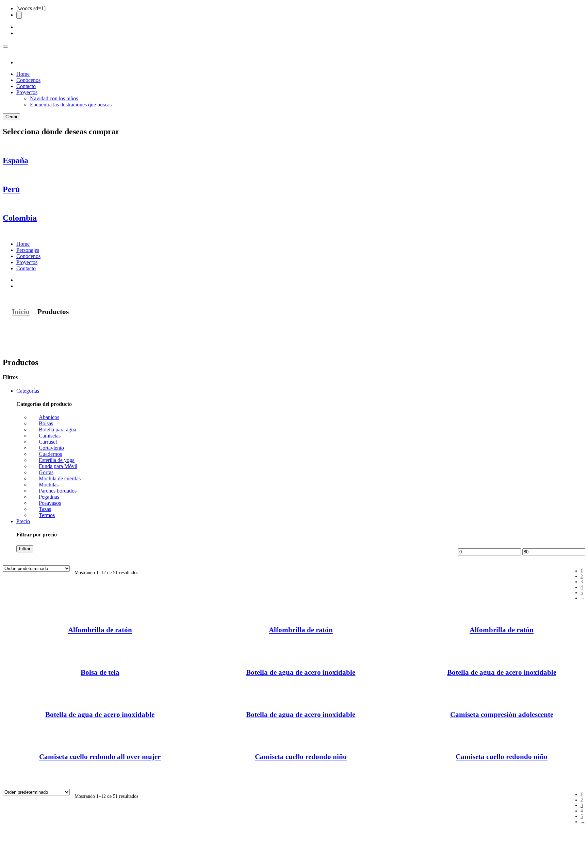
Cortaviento (51, 448)
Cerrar (11, 116)
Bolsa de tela (100, 672)
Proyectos (26, 92)
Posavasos (50, 503)
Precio (23, 521)
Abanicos (49, 417)
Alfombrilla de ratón (100, 630)
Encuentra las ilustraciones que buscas (71, 104)
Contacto (26, 86)
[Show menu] (5, 47)
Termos (47, 515)
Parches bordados (58, 491)
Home (23, 74)
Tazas (45, 509)
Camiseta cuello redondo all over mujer (100, 757)
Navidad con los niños (54, 98)
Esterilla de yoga (57, 460)
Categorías (27, 391)
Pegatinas (49, 497)
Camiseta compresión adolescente (501, 714)
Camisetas (50, 436)
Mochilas (49, 484)
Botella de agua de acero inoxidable (300, 672)
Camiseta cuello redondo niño (301, 757)
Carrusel (48, 442)
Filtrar (24, 548)
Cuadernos (50, 454)
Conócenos (28, 80)
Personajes (27, 250)
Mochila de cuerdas (60, 478)
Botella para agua (57, 429)
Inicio (21, 312)
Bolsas (46, 423)
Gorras (46, 472)
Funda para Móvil (58, 466)
